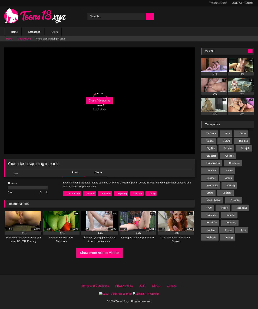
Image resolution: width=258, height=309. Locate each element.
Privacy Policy (124, 285)
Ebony (229, 170)
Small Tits (212, 222)
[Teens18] (35, 16)
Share (98, 172)
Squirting (122, 193)
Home (14, 31)
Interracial (212, 185)
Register (248, 2)
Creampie (234, 163)
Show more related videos (99, 253)
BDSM (226, 140)
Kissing (231, 185)
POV (209, 207)
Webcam (137, 193)
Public (224, 207)
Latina (210, 192)
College (229, 155)
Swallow (211, 230)
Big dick (243, 140)
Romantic (212, 215)
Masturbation (24, 38)
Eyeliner (211, 177)
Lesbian (227, 192)
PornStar (235, 200)
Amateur (91, 193)
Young (152, 193)
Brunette (211, 155)
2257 (142, 285)
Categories (34, 31)
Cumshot (212, 170)
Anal (227, 133)
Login (234, 2)
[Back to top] (247, 298)
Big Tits (211, 148)
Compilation (213, 163)
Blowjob (245, 148)
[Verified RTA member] (146, 293)
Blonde (228, 148)
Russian (230, 215)
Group (228, 177)
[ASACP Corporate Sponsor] (116, 293)
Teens (228, 230)
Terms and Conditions (95, 285)
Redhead (106, 193)
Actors (54, 31)
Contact (171, 285)
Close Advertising (100, 100)
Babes (210, 140)
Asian (243, 133)
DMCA (156, 285)
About (75, 172)
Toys (243, 230)
